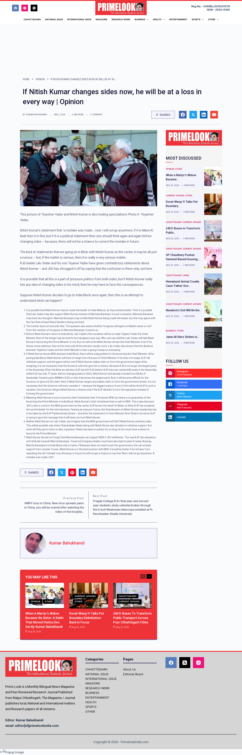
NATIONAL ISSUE (97, 674)
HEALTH (90, 702)
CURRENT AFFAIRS (85, 596)
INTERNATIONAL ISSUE (101, 679)
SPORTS (90, 707)
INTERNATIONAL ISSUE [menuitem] (79, 19)
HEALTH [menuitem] (157, 19)
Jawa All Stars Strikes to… (182, 337)
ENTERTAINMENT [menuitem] (178, 19)
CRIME (186, 275)
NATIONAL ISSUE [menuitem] (54, 19)
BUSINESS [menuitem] (140, 19)
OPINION (40, 79)
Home (26, 79)
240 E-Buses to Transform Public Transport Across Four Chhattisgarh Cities (132, 618)
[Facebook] (15, 8)
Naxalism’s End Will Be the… (183, 310)
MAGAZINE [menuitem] (101, 19)
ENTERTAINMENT (97, 697)
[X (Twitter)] (34, 8)
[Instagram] (24, 8)
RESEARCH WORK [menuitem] (121, 19)
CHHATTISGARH (128, 596)
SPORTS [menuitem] (196, 19)
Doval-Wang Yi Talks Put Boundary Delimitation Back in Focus (86, 618)
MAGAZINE (92, 683)
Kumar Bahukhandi (36, 114)
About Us (129, 669)
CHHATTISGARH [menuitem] (32, 19)
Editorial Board (133, 674)
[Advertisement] (121, 50)
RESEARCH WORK (97, 688)
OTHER (49, 601)
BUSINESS (171, 331)
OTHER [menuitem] (211, 19)
